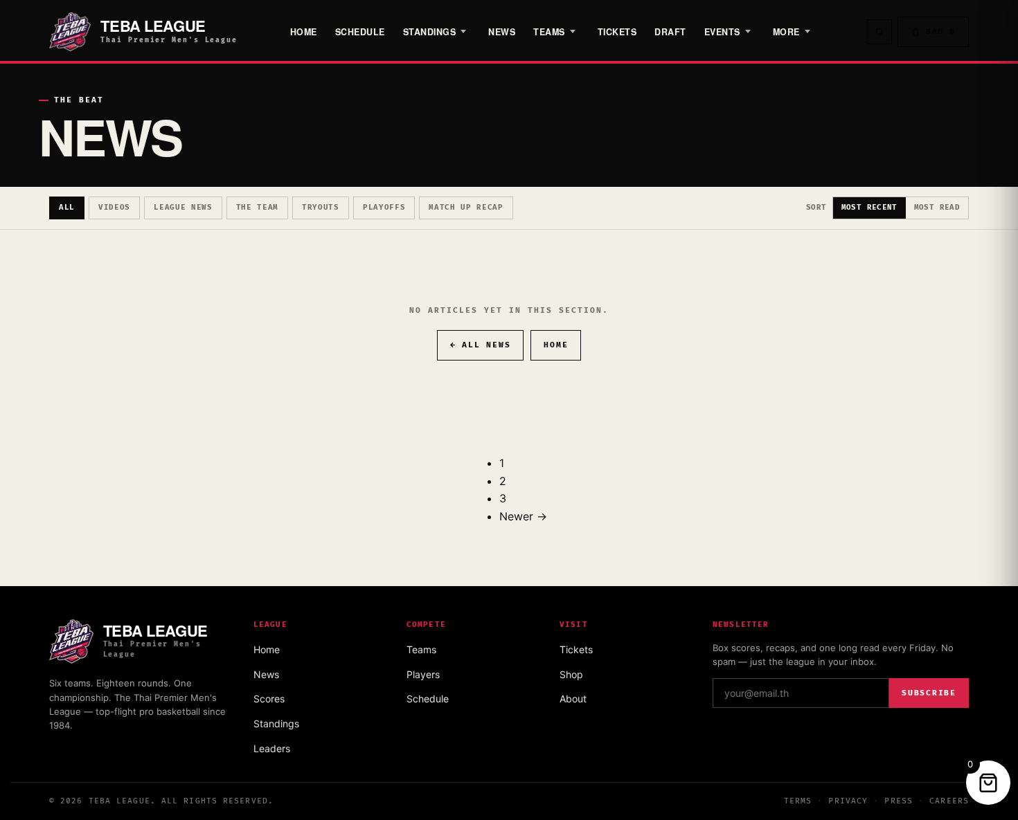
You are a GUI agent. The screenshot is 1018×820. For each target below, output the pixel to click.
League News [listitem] (183, 207)
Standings (429, 32)
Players (423, 674)
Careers (949, 800)
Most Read (937, 207)
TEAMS (549, 32)
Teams (421, 649)
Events (722, 32)
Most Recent (869, 207)
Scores (269, 698)
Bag (941, 31)
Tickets (617, 32)
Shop (571, 674)
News (501, 32)
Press (898, 800)
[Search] (879, 31)
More (786, 32)
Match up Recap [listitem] (466, 207)
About (573, 698)
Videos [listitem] (114, 207)
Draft (670, 32)
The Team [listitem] (257, 207)
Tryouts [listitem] (320, 207)
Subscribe (929, 693)
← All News (480, 344)
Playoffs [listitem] (384, 207)
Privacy (848, 800)
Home (303, 32)
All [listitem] (67, 207)
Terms (798, 800)
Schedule (360, 32)
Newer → (523, 516)
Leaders (271, 748)
